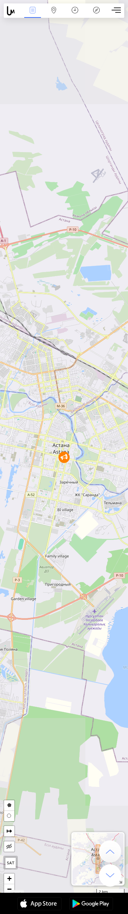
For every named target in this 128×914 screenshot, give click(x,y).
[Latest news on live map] (13, 10)
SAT (11, 863)
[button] (64, 457)
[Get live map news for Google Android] (91, 904)
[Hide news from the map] (9, 846)
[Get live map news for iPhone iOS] (39, 904)
